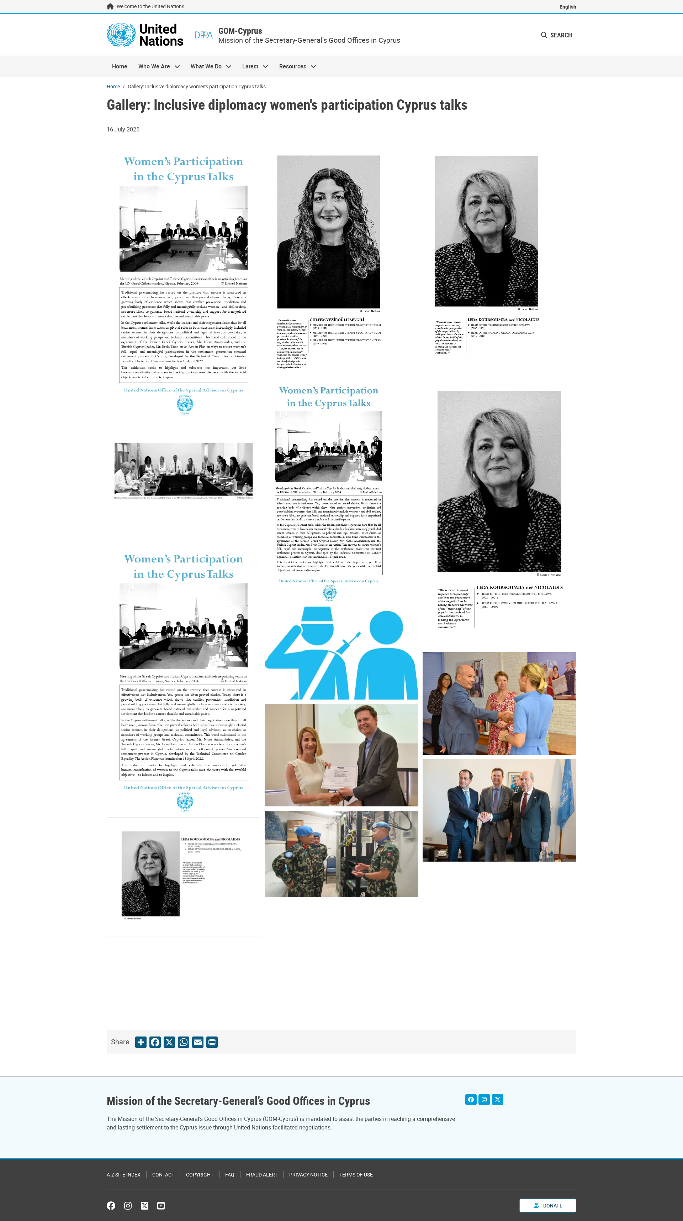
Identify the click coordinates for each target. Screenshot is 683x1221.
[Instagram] (484, 1099)
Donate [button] (552, 1205)
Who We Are (151, 66)
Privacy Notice (308, 1174)
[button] (556, 35)
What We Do (203, 66)
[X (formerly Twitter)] (144, 1205)
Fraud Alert (261, 1174)
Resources (290, 66)
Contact (163, 1174)
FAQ (229, 1174)
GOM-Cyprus (240, 31)
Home (119, 66)
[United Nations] (145, 35)
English (568, 6)
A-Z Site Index (124, 1174)
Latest (247, 66)
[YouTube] (161, 1205)
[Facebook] (471, 1099)
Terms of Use (356, 1174)
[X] (497, 1099)
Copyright (199, 1174)
